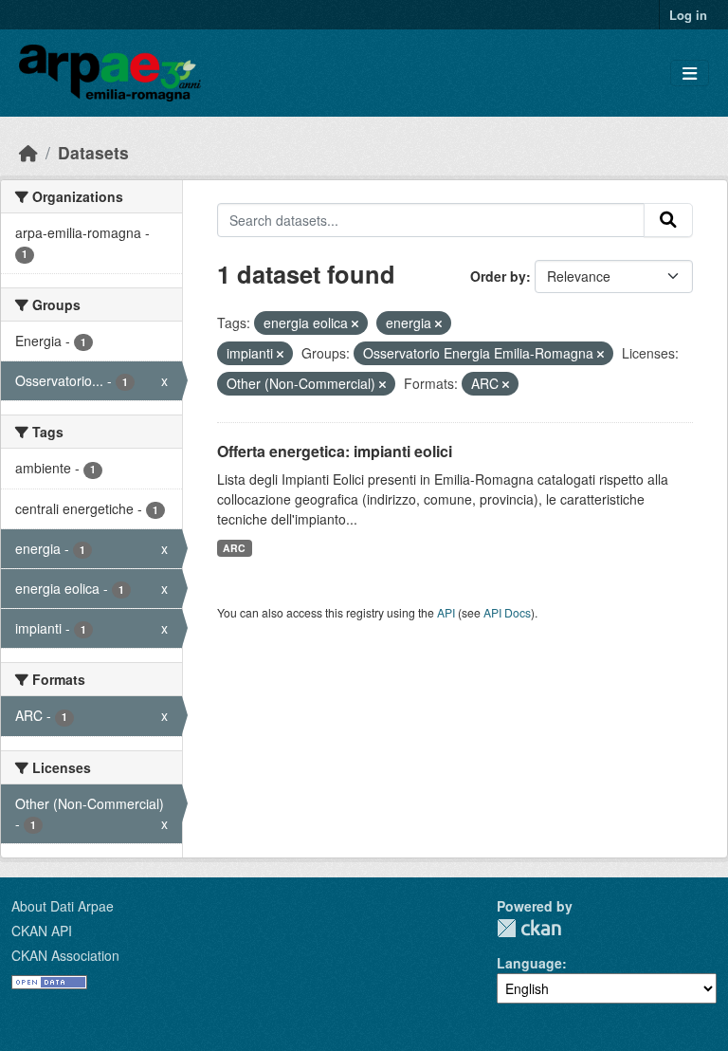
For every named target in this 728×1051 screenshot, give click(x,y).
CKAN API (41, 930)
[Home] (28, 152)
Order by (498, 276)
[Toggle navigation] (689, 73)
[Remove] (355, 323)
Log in (688, 15)
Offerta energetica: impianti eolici (334, 451)
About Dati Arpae (62, 905)
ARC (234, 548)
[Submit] (668, 220)
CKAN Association (65, 955)
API (446, 612)
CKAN (529, 928)
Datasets (93, 152)
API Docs (507, 612)
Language (529, 962)
